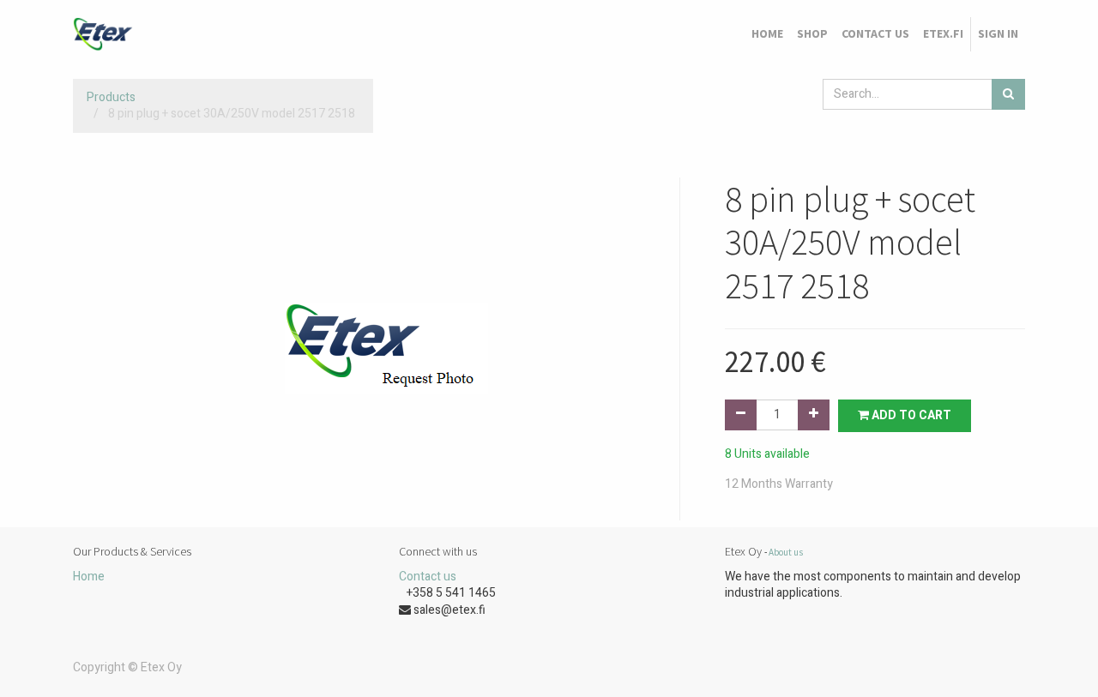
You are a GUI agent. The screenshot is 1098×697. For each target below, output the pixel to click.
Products (111, 97)
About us (786, 552)
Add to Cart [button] (910, 415)
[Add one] (814, 415)
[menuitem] (767, 34)
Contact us (427, 577)
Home (89, 577)
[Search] (1008, 94)
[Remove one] (741, 415)
